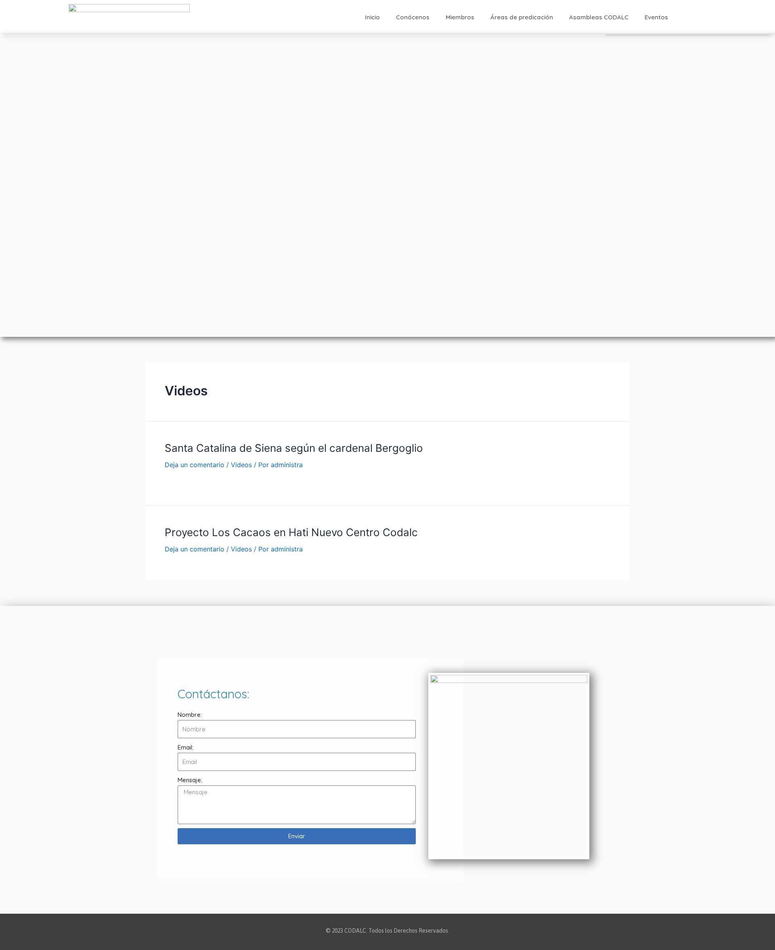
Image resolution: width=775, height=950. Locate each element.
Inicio (372, 17)
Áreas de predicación (521, 17)
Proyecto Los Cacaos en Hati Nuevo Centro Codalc (291, 532)
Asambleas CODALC (598, 17)
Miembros (460, 17)
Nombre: (190, 714)
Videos (241, 465)
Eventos (656, 17)
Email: (185, 747)
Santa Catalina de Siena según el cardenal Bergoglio (294, 448)
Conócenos (412, 17)
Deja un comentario (194, 465)
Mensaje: (190, 780)
